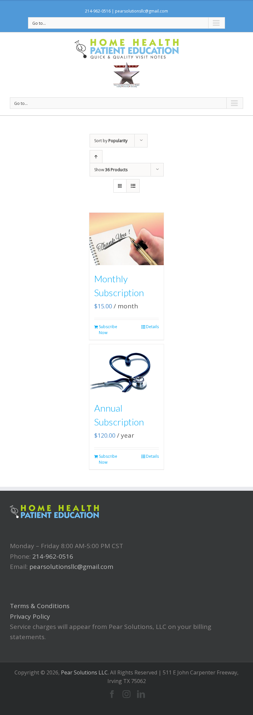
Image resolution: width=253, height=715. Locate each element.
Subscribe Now (108, 329)
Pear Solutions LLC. (85, 672)
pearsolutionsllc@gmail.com (141, 11)
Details (152, 326)
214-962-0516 (98, 11)
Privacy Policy (30, 616)
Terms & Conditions (40, 606)
